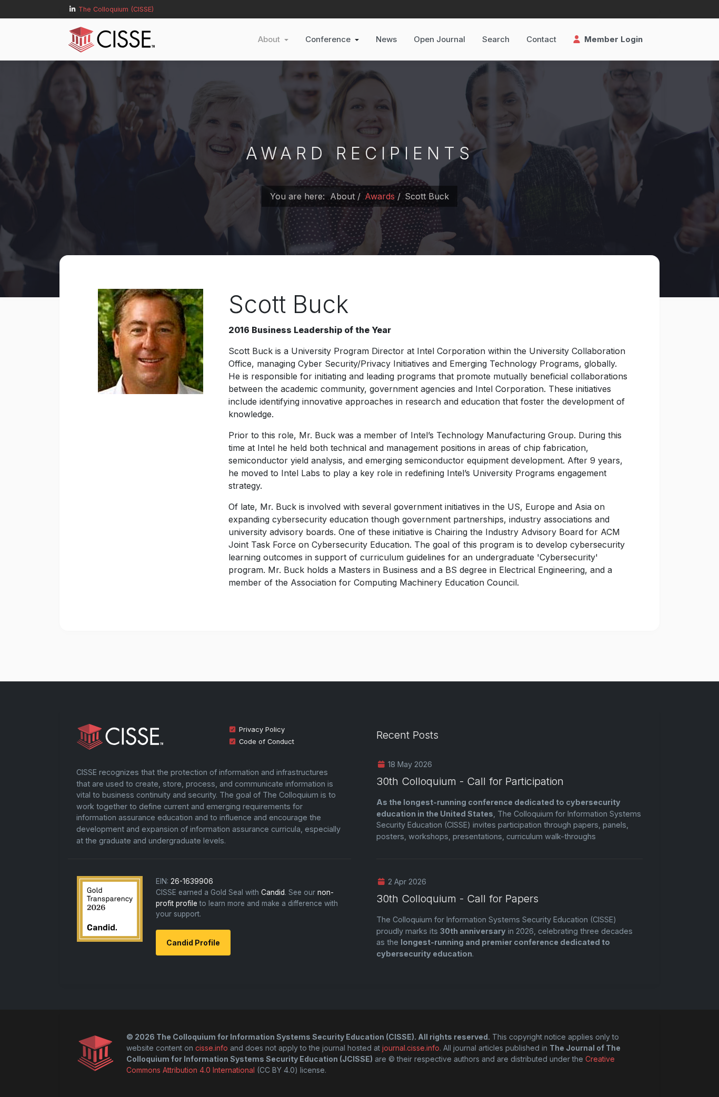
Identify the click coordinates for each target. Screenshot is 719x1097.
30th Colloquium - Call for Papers (457, 898)
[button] (273, 39)
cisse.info (211, 1047)
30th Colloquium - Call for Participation (470, 781)
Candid (273, 892)
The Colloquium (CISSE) (116, 9)
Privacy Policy (262, 729)
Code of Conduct (266, 742)
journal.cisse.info (411, 1047)
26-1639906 (192, 881)
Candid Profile (193, 942)
